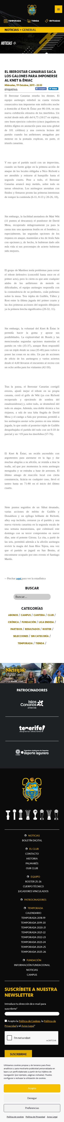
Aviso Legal (52, 1116)
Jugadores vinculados (33, 891)
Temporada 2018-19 (33, 918)
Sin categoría (40, 636)
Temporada (25, 643)
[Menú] (58, 9)
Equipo (35, 877)
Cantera (39, 615)
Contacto (32, 854)
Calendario (33, 913)
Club (51, 615)
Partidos (16, 629)
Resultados (32, 629)
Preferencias (32, 1108)
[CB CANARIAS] (32, 2)
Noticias (34, 835)
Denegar (32, 1098)
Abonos (13, 615)
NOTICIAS (12, 29)
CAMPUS (32, 975)
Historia (32, 858)
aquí (19, 578)
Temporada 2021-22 (33, 932)
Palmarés (32, 863)
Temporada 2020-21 (33, 927)
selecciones (20, 636)
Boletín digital (32, 840)
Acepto (32, 1088)
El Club (34, 849)
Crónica (13, 622)
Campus (26, 615)
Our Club (32, 868)
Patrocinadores (35, 900)
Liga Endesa (46, 622)
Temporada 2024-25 (33, 947)
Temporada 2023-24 (33, 942)
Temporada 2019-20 (33, 923)
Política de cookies (15, 1116)
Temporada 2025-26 (33, 952)
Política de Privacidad (35, 1116)
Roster (46, 629)
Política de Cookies (29, 1021)
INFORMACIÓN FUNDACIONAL (32, 965)
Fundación (29, 622)
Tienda (40, 643)
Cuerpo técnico (33, 886)
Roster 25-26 (33, 881)
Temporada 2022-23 (33, 937)
